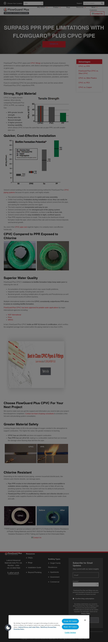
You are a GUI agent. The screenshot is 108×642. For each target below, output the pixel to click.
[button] (8, 627)
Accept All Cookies (70, 621)
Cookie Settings (70, 632)
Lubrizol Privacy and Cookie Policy (29, 627)
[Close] (85, 620)
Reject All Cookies (70, 627)
